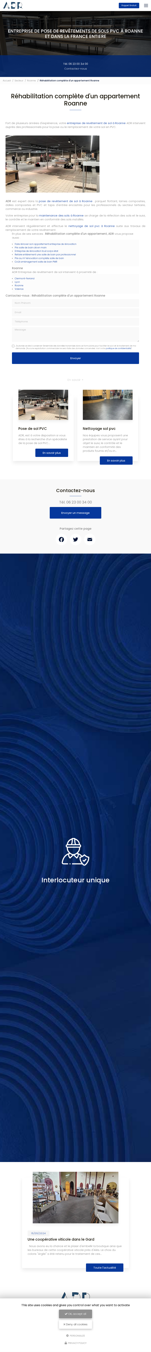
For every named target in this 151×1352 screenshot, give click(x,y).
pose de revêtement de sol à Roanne (65, 201)
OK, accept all (76, 1314)
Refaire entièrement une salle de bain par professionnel (45, 254)
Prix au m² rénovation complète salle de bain (39, 258)
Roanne (31, 80)
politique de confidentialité (118, 348)
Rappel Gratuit (129, 5)
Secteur (19, 80)
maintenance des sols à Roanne (61, 215)
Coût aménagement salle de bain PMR (36, 261)
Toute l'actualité (104, 1268)
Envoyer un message (75, 513)
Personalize (77, 1335)
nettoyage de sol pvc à (86, 226)
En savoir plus (52, 453)
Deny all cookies (76, 1324)
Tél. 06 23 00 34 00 (75, 64)
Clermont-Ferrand (24, 278)
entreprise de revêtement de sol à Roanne (96, 123)
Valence (19, 289)
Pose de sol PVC (32, 428)
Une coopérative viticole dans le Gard (61, 1239)
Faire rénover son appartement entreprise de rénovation (45, 244)
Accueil (7, 80)
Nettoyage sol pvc (99, 428)
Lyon (17, 282)
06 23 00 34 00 (79, 502)
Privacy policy (77, 1343)
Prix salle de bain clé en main (31, 247)
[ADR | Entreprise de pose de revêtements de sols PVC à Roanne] (13, 5)
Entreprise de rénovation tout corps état (36, 251)
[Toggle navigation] (146, 5)
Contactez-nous (75, 69)
